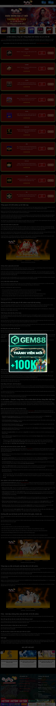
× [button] (45, 335)
